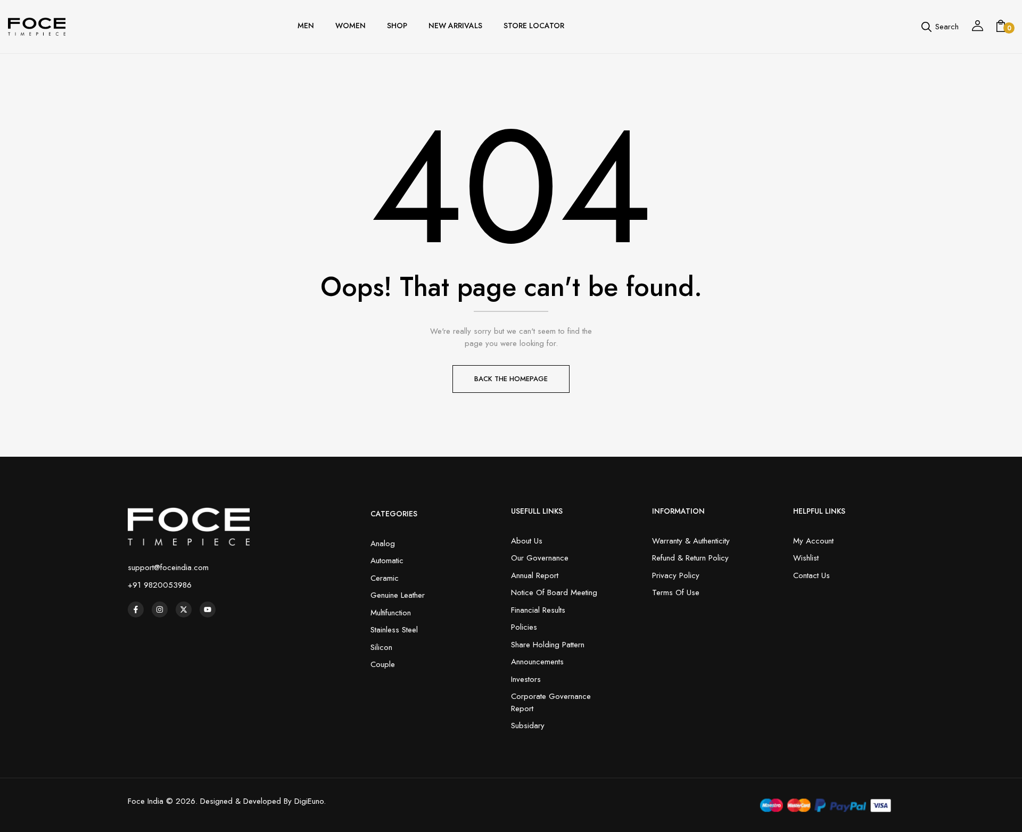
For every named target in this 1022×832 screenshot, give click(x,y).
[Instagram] (160, 609)
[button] (1000, 27)
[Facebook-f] (136, 609)
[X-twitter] (184, 609)
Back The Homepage (511, 379)
